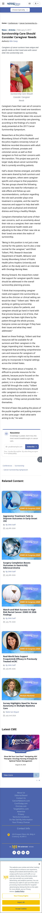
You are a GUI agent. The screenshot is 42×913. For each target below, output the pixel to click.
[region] (21, 887)
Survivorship (19, 466)
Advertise (21, 811)
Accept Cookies (21, 909)
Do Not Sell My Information (21, 819)
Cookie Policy (19, 891)
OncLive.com (21, 806)
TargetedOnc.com (21, 809)
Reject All (21, 902)
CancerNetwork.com (21, 801)
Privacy (21, 814)
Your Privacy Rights (21, 896)
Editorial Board (21, 795)
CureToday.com (21, 803)
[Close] (39, 864)
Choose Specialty (18, 10)
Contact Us (21, 798)
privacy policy (12, 453)
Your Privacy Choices (21, 822)
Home (4, 23)
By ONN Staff (11, 525)
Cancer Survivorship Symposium (16, 470)
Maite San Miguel (12, 712)
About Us (21, 792)
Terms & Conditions (21, 817)
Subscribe (30, 447)
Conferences (13, 23)
